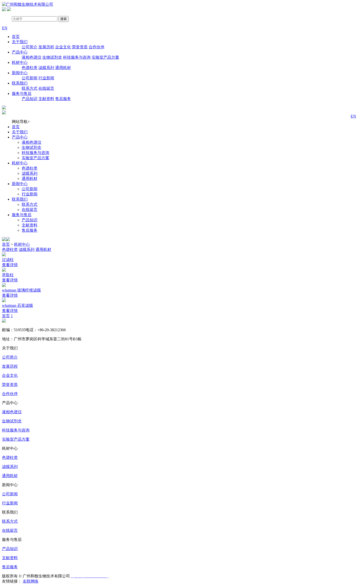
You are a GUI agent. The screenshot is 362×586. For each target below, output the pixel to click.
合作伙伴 (96, 47)
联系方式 (29, 88)
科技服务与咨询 (77, 57)
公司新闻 (29, 78)
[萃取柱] (181, 270)
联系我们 (20, 83)
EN (353, 116)
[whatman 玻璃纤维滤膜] (181, 285)
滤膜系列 (46, 68)
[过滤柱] (181, 254)
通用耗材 (63, 68)
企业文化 (63, 47)
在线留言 (46, 88)
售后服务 (63, 99)
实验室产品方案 (105, 57)
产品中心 (20, 52)
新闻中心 (20, 73)
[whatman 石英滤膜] (181, 300)
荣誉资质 (80, 47)
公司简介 (29, 47)
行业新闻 (46, 78)
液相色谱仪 (31, 57)
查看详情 (10, 265)
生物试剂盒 (52, 57)
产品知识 (29, 99)
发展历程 (46, 47)
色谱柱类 (29, 68)
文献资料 (46, 99)
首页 (16, 36)
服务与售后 (22, 93)
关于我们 (20, 42)
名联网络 (30, 581)
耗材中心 (20, 62)
